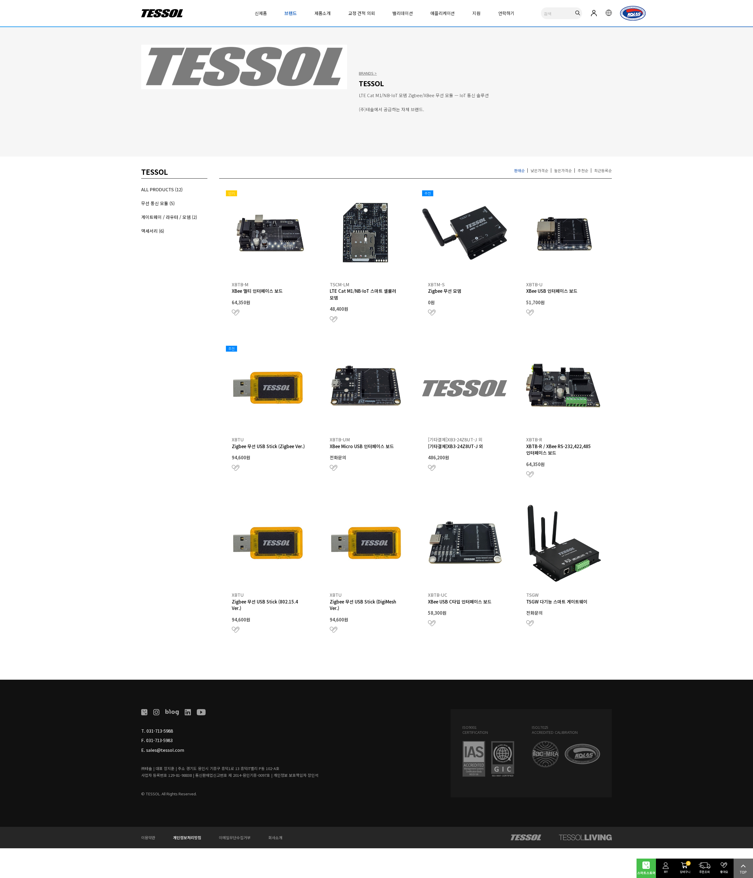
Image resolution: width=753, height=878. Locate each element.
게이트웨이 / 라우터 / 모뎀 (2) (169, 217)
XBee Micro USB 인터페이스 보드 (362, 446)
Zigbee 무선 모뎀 (444, 291)
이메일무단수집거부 (235, 837)
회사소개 (275, 837)
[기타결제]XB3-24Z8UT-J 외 (455, 446)
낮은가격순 (539, 170)
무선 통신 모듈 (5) (158, 203)
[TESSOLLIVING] (585, 837)
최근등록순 (603, 170)
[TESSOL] (526, 837)
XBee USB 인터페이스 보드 (551, 291)
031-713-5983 (159, 740)
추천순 (583, 170)
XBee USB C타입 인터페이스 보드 (460, 601)
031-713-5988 (159, 731)
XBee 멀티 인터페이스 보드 (257, 291)
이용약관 (148, 837)
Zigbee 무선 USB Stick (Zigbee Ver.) (268, 446)
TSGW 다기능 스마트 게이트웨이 (556, 601)
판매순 (519, 170)
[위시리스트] (235, 312)
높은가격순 (563, 170)
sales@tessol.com (165, 750)
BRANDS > (368, 73)
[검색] (577, 13)
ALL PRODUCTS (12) (162, 189)
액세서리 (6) (152, 231)
